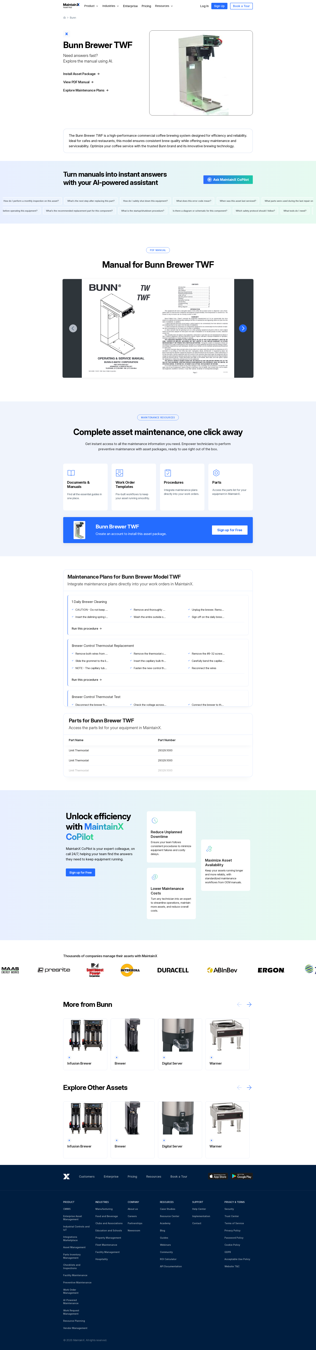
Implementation (201, 1216)
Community (166, 1252)
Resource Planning (74, 1320)
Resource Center (169, 1216)
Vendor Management (75, 1328)
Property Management (108, 1237)
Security (229, 1209)
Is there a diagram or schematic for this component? (227, 210)
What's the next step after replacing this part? (63, 201)
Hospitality (101, 1259)
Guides (164, 1237)
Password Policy (233, 1237)
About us (133, 1209)
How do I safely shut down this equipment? (118, 201)
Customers (87, 1176)
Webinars (165, 1244)
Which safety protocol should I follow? (282, 210)
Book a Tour (241, 6)
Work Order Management (71, 1291)
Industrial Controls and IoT (76, 1228)
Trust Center (231, 1216)
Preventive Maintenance (77, 1282)
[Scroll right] (249, 1004)
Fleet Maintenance (106, 1244)
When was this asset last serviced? (210, 201)
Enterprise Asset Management (72, 1218)
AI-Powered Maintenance (71, 1302)
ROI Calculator (168, 1259)
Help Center (199, 1209)
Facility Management (107, 1252)
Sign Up (219, 6)
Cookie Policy (232, 1244)
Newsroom (134, 1230)
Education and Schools (108, 1230)
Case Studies (167, 1209)
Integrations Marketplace (70, 1238)
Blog (162, 1230)
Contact (196, 1223)
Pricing (146, 6)
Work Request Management (71, 1312)
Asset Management (74, 1247)
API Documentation (171, 1266)
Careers (132, 1216)
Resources (153, 1176)
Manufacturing (104, 1209)
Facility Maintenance (75, 1275)
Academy (165, 1223)
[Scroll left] (239, 1004)
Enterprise (130, 6)
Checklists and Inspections (71, 1266)
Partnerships (135, 1223)
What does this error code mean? (166, 201)
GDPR (227, 1252)
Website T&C (231, 1266)
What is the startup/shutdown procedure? (170, 210)
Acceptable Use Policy (237, 1259)
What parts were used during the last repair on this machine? (269, 201)
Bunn (73, 17)
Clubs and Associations (109, 1223)
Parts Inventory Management (72, 1256)
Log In (204, 6)
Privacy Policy (232, 1230)
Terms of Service (234, 1223)
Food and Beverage (106, 1216)
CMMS (67, 1209)
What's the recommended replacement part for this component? (106, 210)
